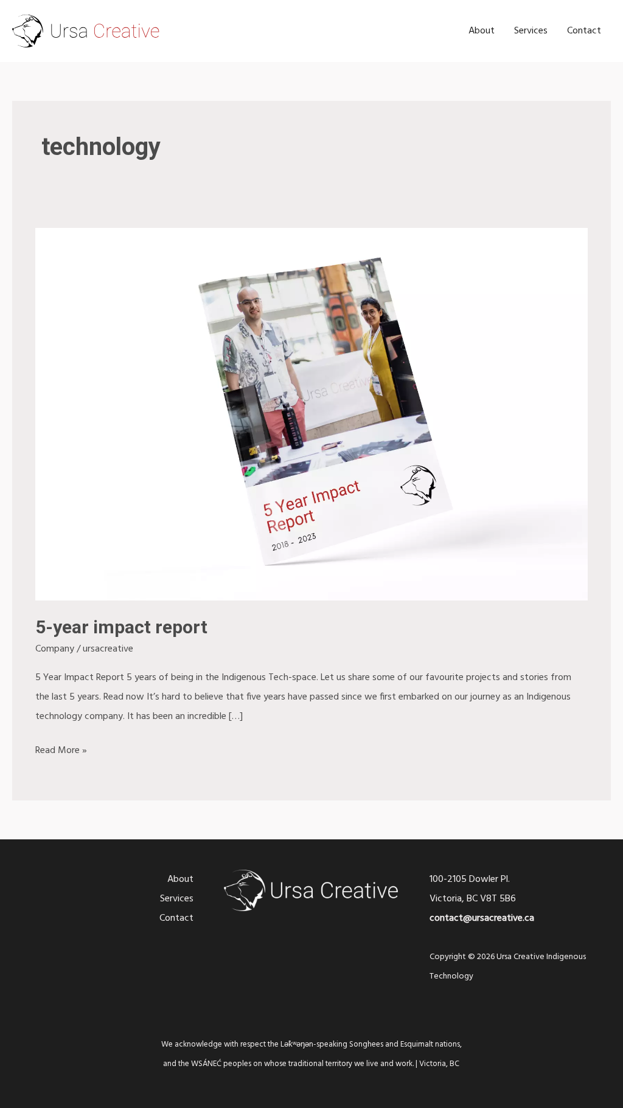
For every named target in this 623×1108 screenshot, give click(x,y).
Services (531, 31)
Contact (584, 31)
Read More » (61, 750)
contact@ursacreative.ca (482, 918)
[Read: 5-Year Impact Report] (311, 414)
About (481, 31)
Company (54, 649)
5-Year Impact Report (121, 627)
